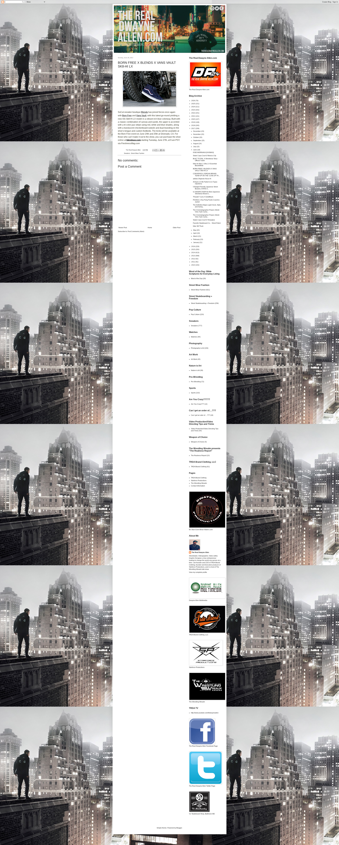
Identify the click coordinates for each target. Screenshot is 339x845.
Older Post (176, 228)
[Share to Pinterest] (163, 150)
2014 (193, 252)
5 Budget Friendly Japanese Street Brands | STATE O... (205, 188)
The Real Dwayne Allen (200, 552)
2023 (193, 110)
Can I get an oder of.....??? (200, 415)
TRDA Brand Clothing (198, 467)
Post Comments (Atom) (136, 231)
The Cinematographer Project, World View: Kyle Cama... (206, 211)
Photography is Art (197, 348)
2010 (193, 265)
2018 (193, 125)
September (197, 140)
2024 (193, 107)
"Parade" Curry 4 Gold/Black (203, 197)
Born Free (127, 115)
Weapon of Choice (197, 442)
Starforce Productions (198, 480)
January (196, 242)
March (195, 236)
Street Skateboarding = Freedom (202, 303)
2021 (193, 116)
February (196, 239)
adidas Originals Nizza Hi (202, 179)
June (195, 150)
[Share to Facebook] (161, 150)
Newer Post (123, 228)
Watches (194, 337)
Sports (193, 393)
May (195, 230)
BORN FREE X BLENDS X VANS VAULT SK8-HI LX (205, 170)
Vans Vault (141, 115)
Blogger (179, 828)
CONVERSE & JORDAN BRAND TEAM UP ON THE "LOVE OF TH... (206, 174)
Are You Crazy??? (197, 404)
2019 (193, 122)
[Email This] (153, 150)
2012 (193, 259)
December (197, 131)
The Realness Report (198, 455)
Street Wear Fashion (137, 153)
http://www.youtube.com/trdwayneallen (204, 713)
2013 (193, 256)
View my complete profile (198, 572)
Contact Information (198, 486)
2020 (193, 119)
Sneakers (127, 153)
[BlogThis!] (156, 150)
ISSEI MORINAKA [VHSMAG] (203, 152)
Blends (144, 112)
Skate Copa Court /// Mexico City (204, 156)
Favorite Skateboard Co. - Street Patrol (207, 223)
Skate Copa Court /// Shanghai (204, 220)
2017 (193, 128)
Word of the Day (196, 278)
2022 (193, 113)
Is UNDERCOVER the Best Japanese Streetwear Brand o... (206, 193)
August (196, 144)
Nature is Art (195, 370)
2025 (193, 104)
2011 (193, 262)
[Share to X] (158, 150)
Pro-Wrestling (196, 382)
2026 (193, 101)
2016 (193, 246)
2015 (193, 249)
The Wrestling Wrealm (199, 483)
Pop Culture (195, 314)
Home (150, 228)
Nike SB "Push (198, 226)
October (196, 137)
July (195, 147)
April (195, 233)
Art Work (194, 359)
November (197, 134)
